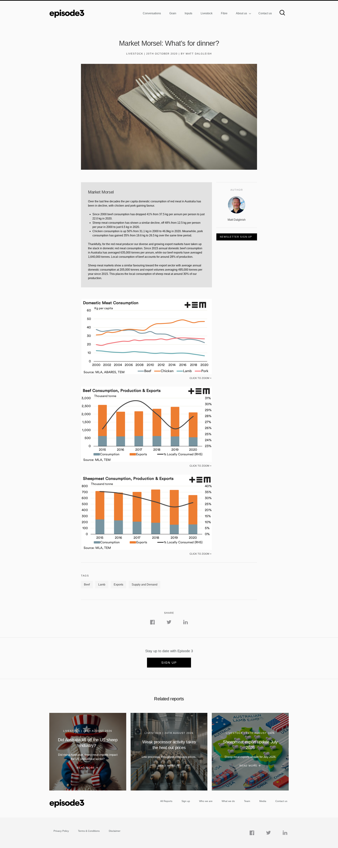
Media (262, 801)
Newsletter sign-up (236, 237)
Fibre (224, 13)
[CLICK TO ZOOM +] (146, 373)
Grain (172, 13)
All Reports (166, 801)
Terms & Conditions (89, 830)
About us (241, 13)
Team (247, 801)
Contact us (265, 13)
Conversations (152, 13)
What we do (228, 801)
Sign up (169, 662)
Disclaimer (114, 830)
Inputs (188, 13)
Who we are (205, 801)
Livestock (206, 13)
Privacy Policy (61, 830)
